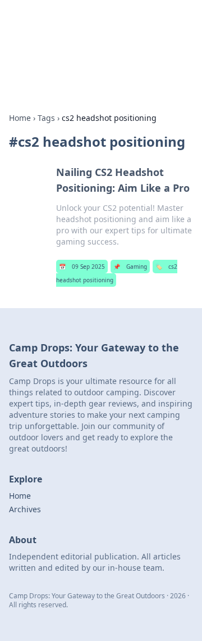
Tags (46, 117)
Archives (25, 509)
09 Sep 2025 (82, 266)
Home (20, 117)
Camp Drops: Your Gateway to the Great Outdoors (97, 31)
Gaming (130, 266)
